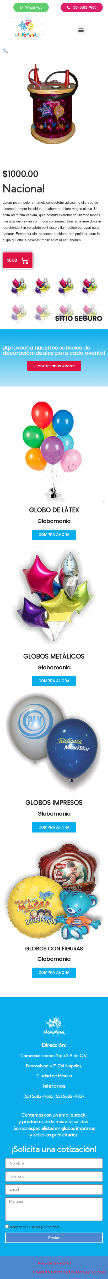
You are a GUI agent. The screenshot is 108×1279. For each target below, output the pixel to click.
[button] (81, 30)
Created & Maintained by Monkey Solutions (69, 1272)
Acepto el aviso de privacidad (34, 1226)
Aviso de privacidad (54, 1263)
